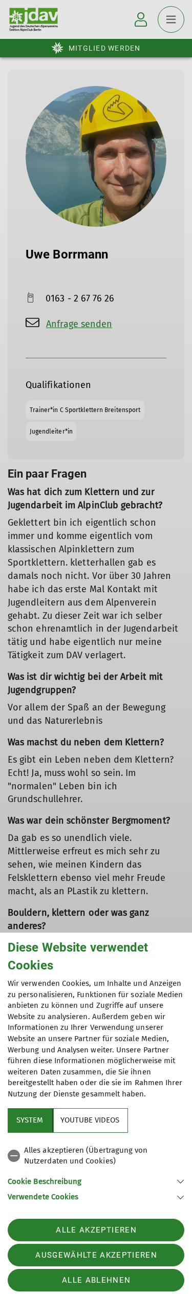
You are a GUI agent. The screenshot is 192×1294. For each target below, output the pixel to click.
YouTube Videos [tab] (89, 1120)
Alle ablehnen (96, 1280)
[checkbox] (96, 1156)
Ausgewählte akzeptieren (96, 1255)
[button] (96, 1181)
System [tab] (29, 1120)
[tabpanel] (96, 1172)
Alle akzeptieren (96, 1230)
